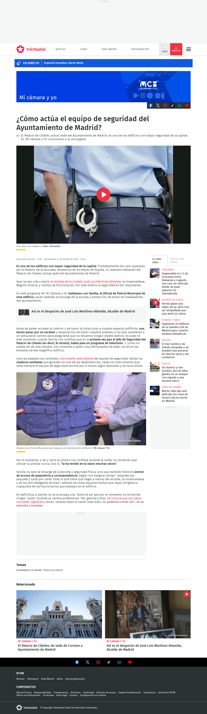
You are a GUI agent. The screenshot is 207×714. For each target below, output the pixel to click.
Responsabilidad (42, 692)
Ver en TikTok (109, 662)
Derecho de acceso (106, 692)
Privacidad (48, 695)
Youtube (187, 105)
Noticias (61, 49)
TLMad (83, 49)
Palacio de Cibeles (53, 570)
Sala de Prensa (24, 692)
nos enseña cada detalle (76, 358)
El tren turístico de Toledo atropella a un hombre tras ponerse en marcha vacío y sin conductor (154, 343)
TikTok (172, 105)
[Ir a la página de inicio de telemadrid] (30, 49)
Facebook (150, 105)
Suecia (166, 363)
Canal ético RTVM (166, 692)
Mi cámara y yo (27, 641)
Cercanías (168, 270)
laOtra (60, 679)
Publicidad (88, 692)
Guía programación (75, 679)
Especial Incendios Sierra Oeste (63, 63)
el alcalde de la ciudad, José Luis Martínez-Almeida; (86, 281)
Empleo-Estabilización (129, 692)
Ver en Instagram (98, 662)
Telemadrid (32, 679)
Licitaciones (149, 692)
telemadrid (26, 708)
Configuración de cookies (93, 695)
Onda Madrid (109, 49)
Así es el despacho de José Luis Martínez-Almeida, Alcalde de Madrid (24, 314)
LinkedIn (179, 105)
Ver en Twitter (88, 662)
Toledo (166, 340)
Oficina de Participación (28, 695)
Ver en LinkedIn (119, 662)
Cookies (74, 695)
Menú (188, 49)
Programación (140, 49)
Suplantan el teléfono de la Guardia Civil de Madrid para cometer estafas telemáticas (154, 323)
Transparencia (60, 692)
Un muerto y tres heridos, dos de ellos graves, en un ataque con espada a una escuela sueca (154, 367)
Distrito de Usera (172, 300)
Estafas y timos (171, 320)
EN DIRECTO (31, 63)
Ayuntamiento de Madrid (29, 570)
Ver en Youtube (130, 662)
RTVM (20, 673)
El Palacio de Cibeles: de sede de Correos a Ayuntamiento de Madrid (59, 614)
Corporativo (26, 687)
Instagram (165, 105)
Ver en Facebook (77, 662)
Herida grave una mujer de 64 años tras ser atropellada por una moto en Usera (154, 303)
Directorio (75, 692)
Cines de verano (171, 387)
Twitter (158, 105)
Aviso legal (61, 695)
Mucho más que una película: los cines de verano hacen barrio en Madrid (154, 390)
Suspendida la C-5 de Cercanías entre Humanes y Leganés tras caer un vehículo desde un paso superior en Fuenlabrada (154, 273)
